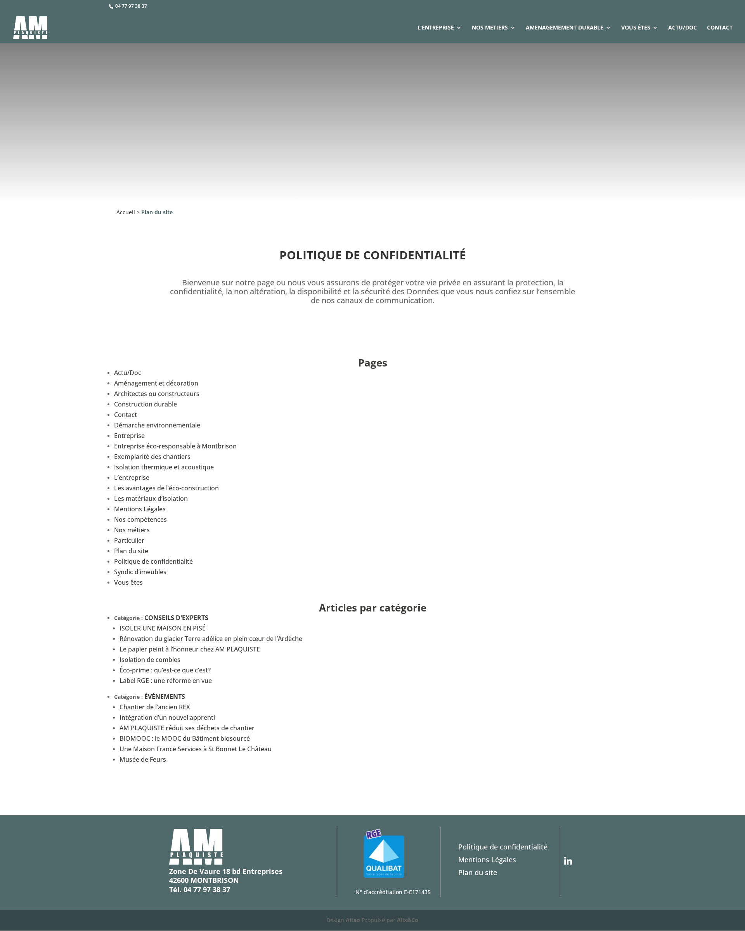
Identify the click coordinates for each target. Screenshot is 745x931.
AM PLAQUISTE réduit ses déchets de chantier (187, 728)
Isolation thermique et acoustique (164, 467)
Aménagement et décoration (156, 383)
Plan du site (131, 551)
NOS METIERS (490, 28)
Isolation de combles (150, 659)
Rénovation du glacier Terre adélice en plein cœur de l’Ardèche (211, 638)
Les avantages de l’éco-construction (166, 488)
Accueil (125, 212)
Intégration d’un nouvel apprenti (167, 717)
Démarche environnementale (157, 425)
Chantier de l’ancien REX (155, 707)
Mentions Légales (140, 509)
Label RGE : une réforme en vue (166, 680)
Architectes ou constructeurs (156, 393)
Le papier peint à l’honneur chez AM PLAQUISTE (190, 649)
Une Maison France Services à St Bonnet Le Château (196, 749)
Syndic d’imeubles (140, 572)
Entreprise (129, 435)
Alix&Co (407, 920)
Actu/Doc (682, 28)
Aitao (353, 920)
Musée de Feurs (143, 759)
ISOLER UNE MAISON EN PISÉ (163, 628)
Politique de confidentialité (153, 561)
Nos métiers (132, 530)
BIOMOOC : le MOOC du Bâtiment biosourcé (185, 738)
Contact (720, 28)
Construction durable (145, 404)
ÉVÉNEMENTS (164, 696)
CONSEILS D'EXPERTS (176, 617)
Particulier (129, 540)
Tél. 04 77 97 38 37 (199, 889)
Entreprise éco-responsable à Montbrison (175, 446)
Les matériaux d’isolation (151, 498)
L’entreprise (436, 28)
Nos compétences (140, 519)
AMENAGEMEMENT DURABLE (564, 28)
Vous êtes (635, 28)
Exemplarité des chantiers (152, 456)
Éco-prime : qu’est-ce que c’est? (165, 670)
